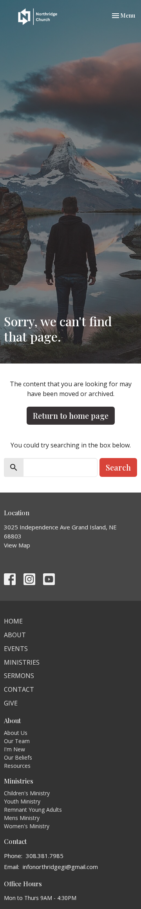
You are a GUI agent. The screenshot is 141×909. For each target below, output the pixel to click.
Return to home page (70, 415)
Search (118, 467)
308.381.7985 (44, 856)
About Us (15, 732)
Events (16, 648)
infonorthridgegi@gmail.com (60, 867)
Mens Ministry (22, 818)
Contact (19, 689)
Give (11, 703)
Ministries (22, 662)
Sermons (19, 675)
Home (13, 621)
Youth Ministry (22, 801)
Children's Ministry (27, 793)
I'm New (14, 749)
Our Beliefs (18, 757)
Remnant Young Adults (33, 809)
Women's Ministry (26, 826)
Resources (17, 765)
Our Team (17, 741)
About (15, 635)
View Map (17, 545)
